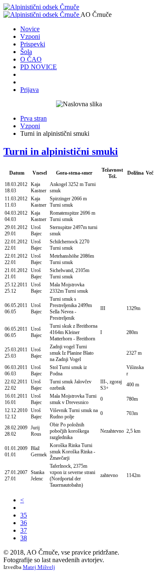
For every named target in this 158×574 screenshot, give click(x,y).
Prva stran (33, 118)
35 (23, 515)
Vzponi (30, 36)
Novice (30, 28)
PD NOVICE (38, 66)
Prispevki (32, 44)
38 (23, 538)
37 (23, 530)
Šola (26, 51)
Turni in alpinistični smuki (60, 151)
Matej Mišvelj (39, 567)
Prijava (29, 89)
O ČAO (31, 59)
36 (23, 522)
